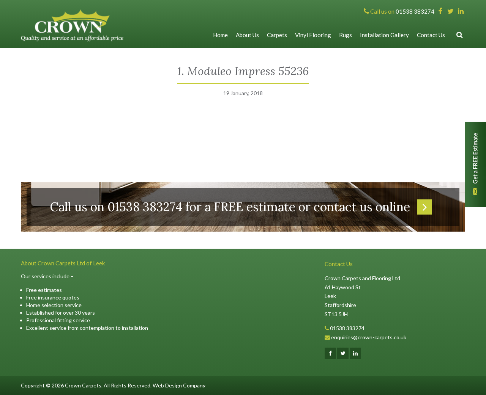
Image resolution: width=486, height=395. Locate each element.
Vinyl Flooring (313, 34)
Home (220, 34)
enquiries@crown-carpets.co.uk (368, 337)
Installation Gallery (384, 34)
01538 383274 (347, 328)
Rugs (345, 34)
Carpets (277, 34)
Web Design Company (179, 385)
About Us (247, 34)
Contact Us (431, 34)
